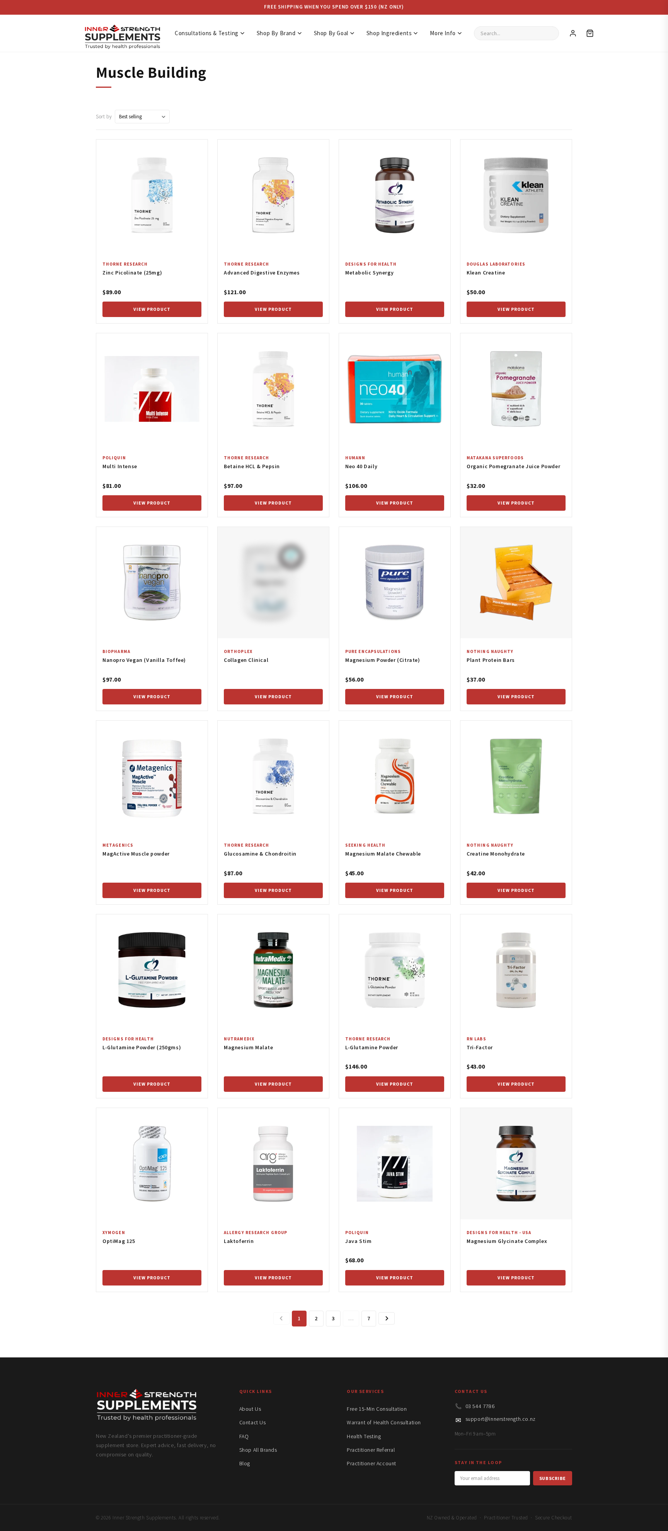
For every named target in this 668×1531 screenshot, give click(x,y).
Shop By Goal (331, 33)
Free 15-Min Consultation (377, 1408)
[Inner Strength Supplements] (122, 33)
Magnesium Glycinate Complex (507, 1241)
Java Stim (358, 1241)
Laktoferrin (239, 1241)
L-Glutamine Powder (371, 1047)
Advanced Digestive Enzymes (262, 272)
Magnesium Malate (248, 1047)
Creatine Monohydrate (496, 853)
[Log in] (573, 33)
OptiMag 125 (118, 1241)
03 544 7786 (480, 1406)
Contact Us (252, 1422)
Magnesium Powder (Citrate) (382, 659)
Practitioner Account (371, 1463)
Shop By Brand (276, 33)
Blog (244, 1463)
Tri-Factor (480, 1047)
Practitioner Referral (371, 1449)
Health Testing (364, 1436)
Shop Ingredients (389, 33)
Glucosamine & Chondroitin (260, 853)
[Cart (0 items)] (590, 33)
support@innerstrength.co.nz (500, 1418)
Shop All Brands (258, 1449)
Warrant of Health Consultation (384, 1422)
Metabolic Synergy (369, 272)
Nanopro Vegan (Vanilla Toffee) (144, 659)
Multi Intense (119, 466)
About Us (250, 1408)
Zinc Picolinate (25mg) (132, 272)
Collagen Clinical (246, 659)
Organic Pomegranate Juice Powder (513, 466)
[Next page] (386, 1318)
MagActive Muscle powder (136, 853)
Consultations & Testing (207, 33)
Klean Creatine (486, 272)
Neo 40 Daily (361, 466)
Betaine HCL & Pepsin (252, 466)
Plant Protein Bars (491, 659)
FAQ (244, 1436)
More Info (442, 33)
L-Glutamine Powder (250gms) (141, 1047)
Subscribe (552, 1478)
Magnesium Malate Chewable (383, 853)
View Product (151, 309)
